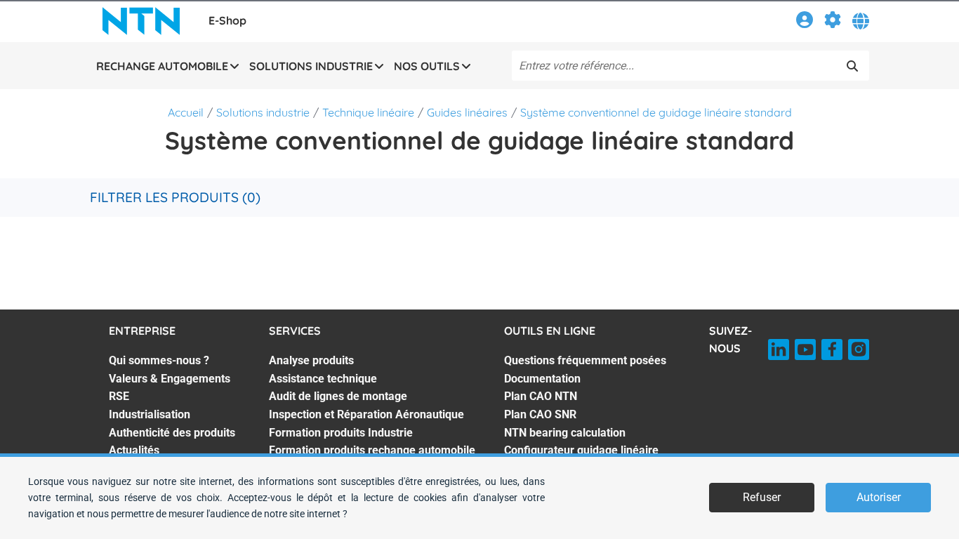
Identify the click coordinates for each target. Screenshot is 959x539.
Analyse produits (311, 360)
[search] (852, 66)
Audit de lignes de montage (338, 396)
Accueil (186, 112)
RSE (119, 396)
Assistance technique (323, 378)
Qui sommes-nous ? (159, 360)
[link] (804, 22)
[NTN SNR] (141, 21)
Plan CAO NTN (540, 396)
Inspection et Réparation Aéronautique (366, 414)
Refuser (762, 497)
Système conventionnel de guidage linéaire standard (656, 112)
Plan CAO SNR (540, 414)
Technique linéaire (368, 112)
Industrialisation (149, 414)
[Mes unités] (832, 22)
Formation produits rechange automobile (372, 450)
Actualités (134, 450)
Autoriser (879, 497)
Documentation (542, 378)
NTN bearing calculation (565, 432)
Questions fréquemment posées (585, 360)
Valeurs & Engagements (169, 378)
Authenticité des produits (172, 432)
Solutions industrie (263, 112)
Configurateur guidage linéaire (581, 450)
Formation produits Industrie (341, 432)
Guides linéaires (467, 112)
